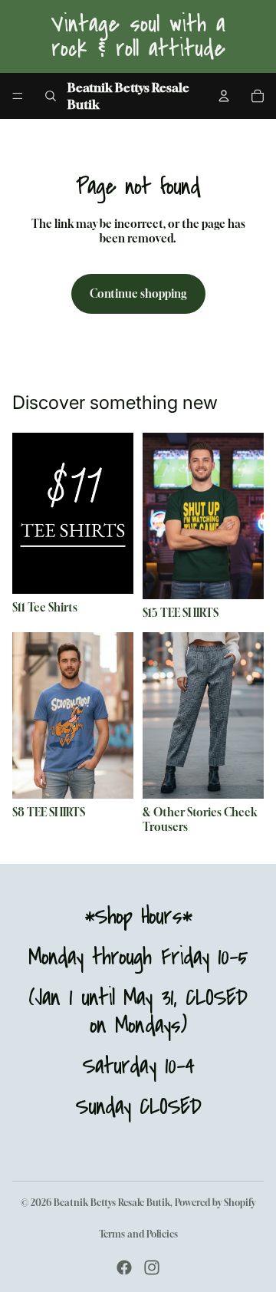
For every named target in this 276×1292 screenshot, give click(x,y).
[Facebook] (124, 1267)
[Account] (224, 96)
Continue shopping (138, 293)
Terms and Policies (138, 1234)
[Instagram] (152, 1267)
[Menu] (17, 96)
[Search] (50, 96)
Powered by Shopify (215, 1202)
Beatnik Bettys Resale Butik (112, 1202)
